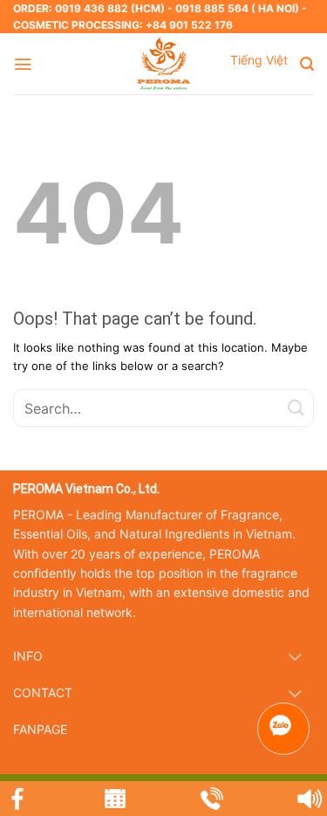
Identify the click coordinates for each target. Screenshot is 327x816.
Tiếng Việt (259, 59)
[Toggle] (295, 658)
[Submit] (296, 408)
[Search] (307, 64)
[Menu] (22, 64)
